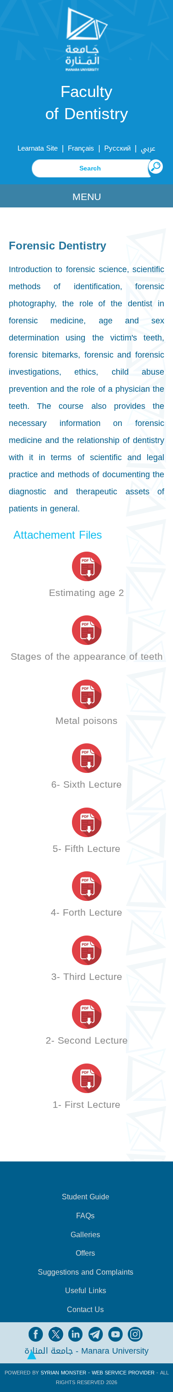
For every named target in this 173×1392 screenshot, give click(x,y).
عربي (148, 148)
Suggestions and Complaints (85, 1272)
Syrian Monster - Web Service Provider (98, 1373)
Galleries (85, 1235)
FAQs (85, 1216)
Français (81, 148)
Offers (85, 1253)
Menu (86, 197)
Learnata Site (38, 148)
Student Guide (85, 1197)
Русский (117, 148)
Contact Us (85, 1310)
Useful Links (85, 1291)
